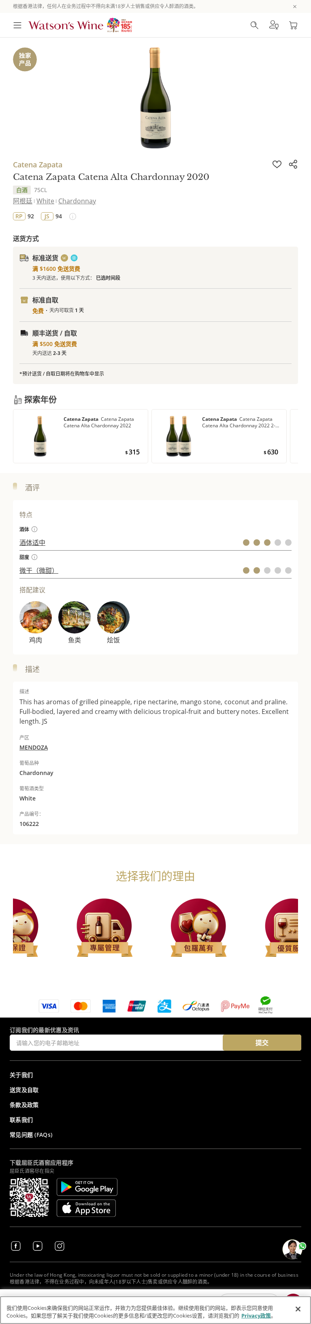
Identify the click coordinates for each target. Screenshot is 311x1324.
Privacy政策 (256, 1315)
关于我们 (21, 1075)
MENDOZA (33, 747)
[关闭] (298, 1309)
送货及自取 (24, 1090)
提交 (262, 1042)
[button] (274, 25)
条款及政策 (24, 1105)
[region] (155, 1310)
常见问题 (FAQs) (31, 1134)
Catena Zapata (37, 164)
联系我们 (21, 1119)
